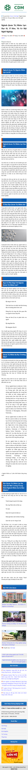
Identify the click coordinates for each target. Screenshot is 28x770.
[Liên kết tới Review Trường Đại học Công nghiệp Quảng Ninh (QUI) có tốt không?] (14, 631)
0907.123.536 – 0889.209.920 (9, 716)
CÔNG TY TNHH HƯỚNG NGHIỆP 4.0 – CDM (13, 708)
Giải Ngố (12, 647)
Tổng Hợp (4, 737)
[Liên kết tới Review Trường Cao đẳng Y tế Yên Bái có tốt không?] (14, 612)
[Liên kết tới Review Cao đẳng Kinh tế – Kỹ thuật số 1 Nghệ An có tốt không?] (14, 593)
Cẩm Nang (4, 725)
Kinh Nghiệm (4, 731)
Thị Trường (4, 734)
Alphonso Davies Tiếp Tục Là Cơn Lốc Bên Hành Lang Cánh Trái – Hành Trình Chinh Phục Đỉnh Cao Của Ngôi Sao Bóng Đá (14, 677)
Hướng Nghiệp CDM (14, 7)
